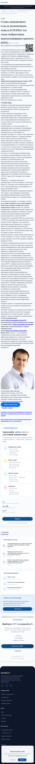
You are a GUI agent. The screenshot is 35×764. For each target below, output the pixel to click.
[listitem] (2, 685)
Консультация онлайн (16, 401)
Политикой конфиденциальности (17, 755)
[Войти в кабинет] (32, 2)
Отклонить (13, 759)
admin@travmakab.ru (7, 730)
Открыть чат (5, 401)
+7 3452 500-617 (6, 733)
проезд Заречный (6, 736)
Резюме (3, 721)
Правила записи (5, 703)
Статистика (4, 534)
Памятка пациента (6, 700)
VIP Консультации (6, 715)
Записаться (17, 609)
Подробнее (18, 651)
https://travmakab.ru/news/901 (23, 324)
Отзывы (3, 718)
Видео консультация (11, 404)
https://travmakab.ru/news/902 (16, 331)
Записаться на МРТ (17, 646)
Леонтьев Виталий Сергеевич (10, 391)
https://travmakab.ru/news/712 (16, 320)
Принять (22, 759)
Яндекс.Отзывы (5, 739)
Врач (2, 712)
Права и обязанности (7, 694)
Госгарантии (4, 697)
